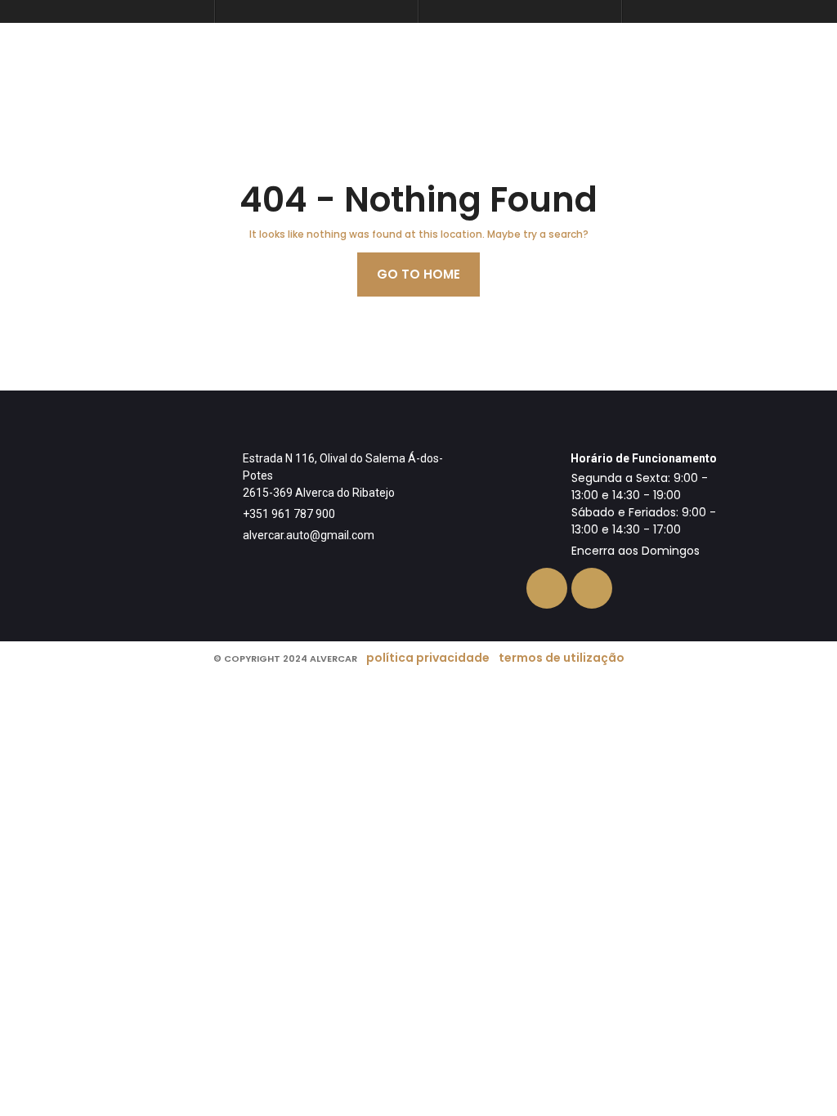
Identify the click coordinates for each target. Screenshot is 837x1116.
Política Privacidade (428, 658)
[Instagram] (591, 588)
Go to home (418, 274)
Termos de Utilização (561, 658)
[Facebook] (546, 588)
